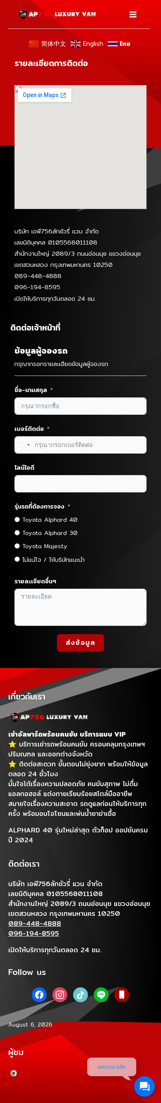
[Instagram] (59, 993)
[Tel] (121, 993)
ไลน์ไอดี (24, 467)
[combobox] (23, 445)
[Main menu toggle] (133, 14)
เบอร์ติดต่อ (29, 428)
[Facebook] (39, 993)
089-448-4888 (38, 276)
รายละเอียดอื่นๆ (35, 581)
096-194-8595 (37, 287)
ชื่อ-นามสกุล (30, 390)
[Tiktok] (80, 993)
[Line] (101, 993)
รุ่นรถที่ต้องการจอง (39, 506)
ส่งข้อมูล (80, 642)
